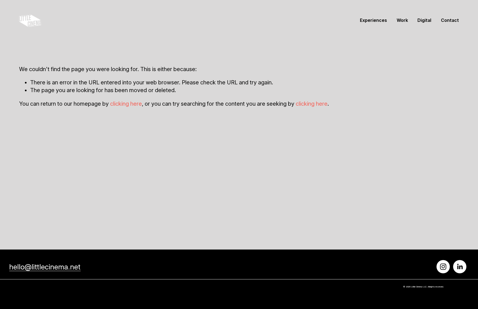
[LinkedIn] (459, 266)
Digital (424, 20)
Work (402, 20)
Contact (450, 20)
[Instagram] (443, 266)
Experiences (373, 20)
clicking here (126, 103)
